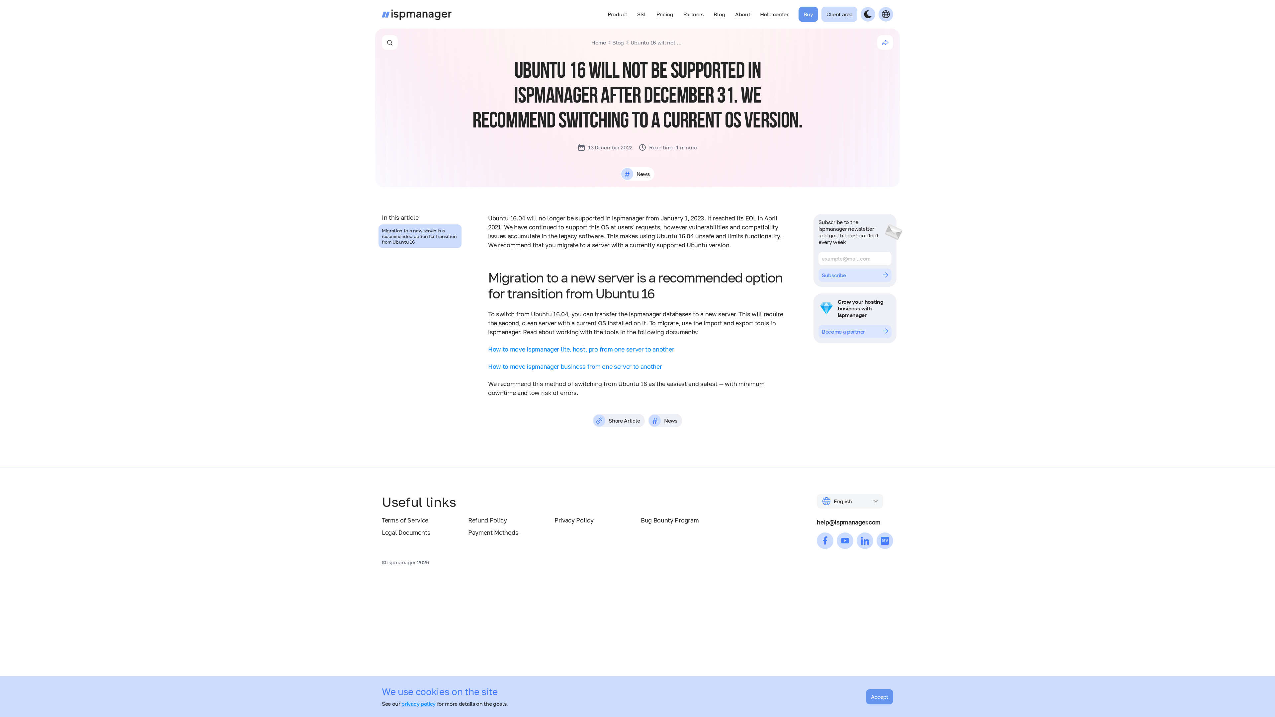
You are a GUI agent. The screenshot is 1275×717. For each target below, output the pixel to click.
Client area (839, 14)
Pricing (664, 14)
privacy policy (418, 703)
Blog (719, 14)
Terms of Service (405, 520)
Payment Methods (493, 532)
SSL (641, 14)
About (742, 14)
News (643, 174)
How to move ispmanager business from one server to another (575, 366)
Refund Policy (487, 520)
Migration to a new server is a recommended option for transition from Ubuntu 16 (419, 236)
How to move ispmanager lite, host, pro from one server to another (581, 349)
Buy (808, 14)
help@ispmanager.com (849, 522)
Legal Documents (406, 532)
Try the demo (838, 331)
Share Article (624, 420)
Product (617, 14)
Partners (693, 14)
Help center (774, 14)
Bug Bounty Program (670, 520)
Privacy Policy (574, 520)
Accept (879, 696)
